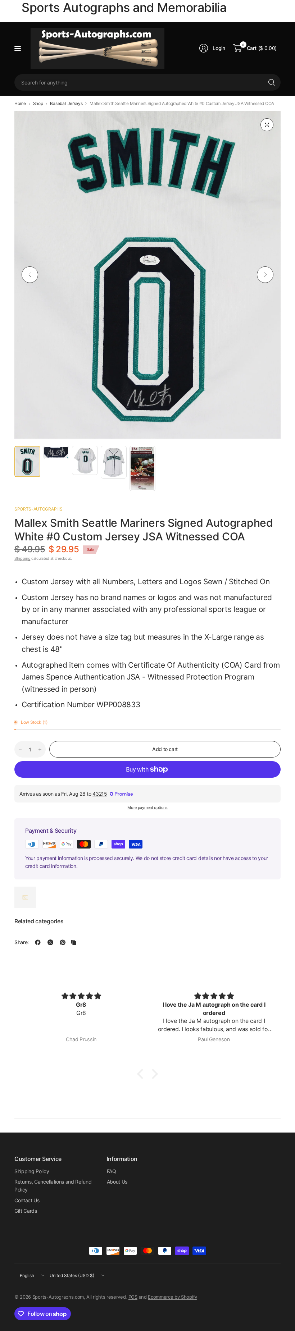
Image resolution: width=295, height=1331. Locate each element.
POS (132, 1297)
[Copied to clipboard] (73, 942)
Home (20, 103)
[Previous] (30, 274)
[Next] (265, 274)
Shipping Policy (31, 1171)
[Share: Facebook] (37, 942)
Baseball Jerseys (66, 103)
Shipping (22, 558)
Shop (38, 103)
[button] (142, 1074)
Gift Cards (25, 1211)
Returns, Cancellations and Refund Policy (52, 1186)
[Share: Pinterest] (62, 942)
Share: (21, 942)
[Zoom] (266, 124)
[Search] (272, 82)
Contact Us (27, 1200)
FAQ (111, 1171)
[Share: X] (50, 942)
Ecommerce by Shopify (172, 1297)
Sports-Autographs (38, 509)
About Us (117, 1182)
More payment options (147, 807)
